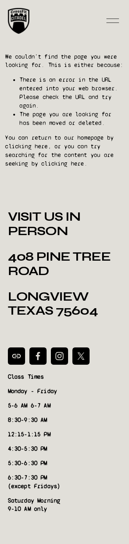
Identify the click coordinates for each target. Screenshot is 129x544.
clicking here (26, 146)
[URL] (16, 356)
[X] (81, 356)
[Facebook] (38, 356)
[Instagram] (59, 356)
